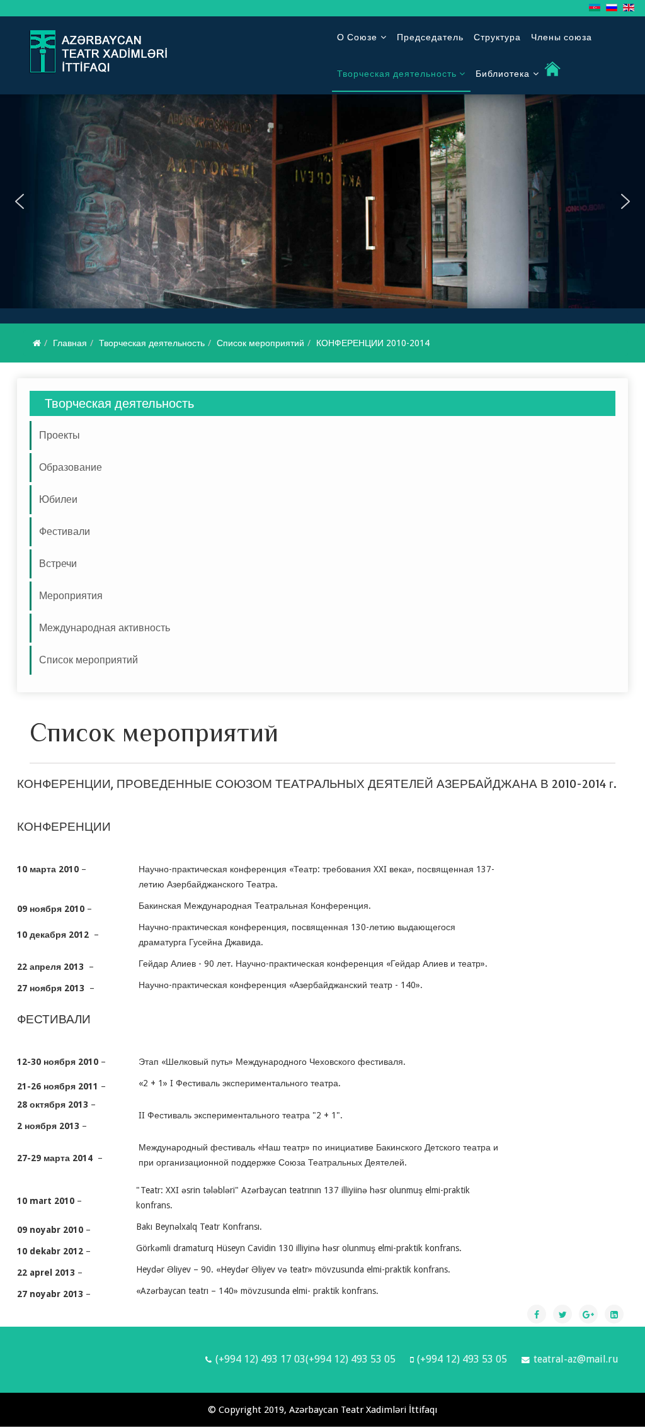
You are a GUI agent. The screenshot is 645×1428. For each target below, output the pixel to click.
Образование (70, 467)
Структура (497, 37)
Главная (70, 343)
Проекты (59, 435)
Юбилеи (58, 499)
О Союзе (357, 37)
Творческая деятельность (398, 73)
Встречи (58, 564)
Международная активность (104, 628)
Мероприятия (71, 596)
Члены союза (561, 37)
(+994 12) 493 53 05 (462, 1359)
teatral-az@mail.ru (576, 1359)
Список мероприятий (260, 343)
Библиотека (503, 73)
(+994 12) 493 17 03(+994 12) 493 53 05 (305, 1359)
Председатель (430, 37)
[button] (19, 201)
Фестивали (64, 531)
